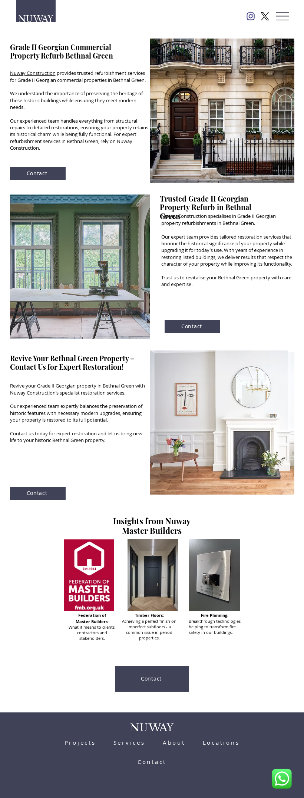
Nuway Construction (33, 73)
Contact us (22, 433)
